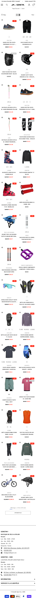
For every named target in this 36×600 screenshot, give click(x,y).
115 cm (9, 134)
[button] (17, 15)
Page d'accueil (15, 8)
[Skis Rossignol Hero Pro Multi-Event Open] (9, 254)
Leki (9, 105)
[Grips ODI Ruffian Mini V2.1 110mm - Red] (27, 189)
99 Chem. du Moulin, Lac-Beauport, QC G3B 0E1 (17, 572)
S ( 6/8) (21, 329)
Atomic (9, 203)
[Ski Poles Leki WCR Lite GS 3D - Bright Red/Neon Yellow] (9, 124)
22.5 (7, 167)
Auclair (9, 333)
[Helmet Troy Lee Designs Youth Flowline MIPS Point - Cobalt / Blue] (9, 222)
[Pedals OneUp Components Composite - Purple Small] (27, 254)
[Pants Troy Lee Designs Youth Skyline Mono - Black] (9, 449)
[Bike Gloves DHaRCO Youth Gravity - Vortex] (27, 352)
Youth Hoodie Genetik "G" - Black (27, 173)
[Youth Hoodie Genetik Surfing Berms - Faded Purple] (27, 319)
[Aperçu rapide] (2, 20)
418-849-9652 (8, 575)
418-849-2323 (8, 550)
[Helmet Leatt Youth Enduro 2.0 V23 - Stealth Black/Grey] (27, 59)
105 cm (9, 102)
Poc (27, 40)
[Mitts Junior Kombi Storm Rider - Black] (9, 417)
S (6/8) (3, 362)
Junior (22, 8)
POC (27, 430)
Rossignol (9, 268)
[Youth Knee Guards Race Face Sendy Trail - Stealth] (27, 124)
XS (27, 69)
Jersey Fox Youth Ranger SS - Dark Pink (27, 397)
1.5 (24, 102)
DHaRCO (27, 365)
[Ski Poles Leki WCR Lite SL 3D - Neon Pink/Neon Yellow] (9, 92)
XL (10, 427)
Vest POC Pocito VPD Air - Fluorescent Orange (27, 433)
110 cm (9, 264)
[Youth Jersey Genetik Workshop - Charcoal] (9, 352)
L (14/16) (27, 167)
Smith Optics (27, 495)
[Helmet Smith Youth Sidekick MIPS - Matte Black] (27, 482)
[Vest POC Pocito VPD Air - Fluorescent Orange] (27, 417)
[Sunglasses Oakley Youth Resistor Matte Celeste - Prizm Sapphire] (9, 287)
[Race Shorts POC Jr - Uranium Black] (27, 27)
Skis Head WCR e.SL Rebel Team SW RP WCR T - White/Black (26, 238)
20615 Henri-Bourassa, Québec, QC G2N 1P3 (16, 548)
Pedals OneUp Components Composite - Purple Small (27, 268)
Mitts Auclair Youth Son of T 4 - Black (9, 336)
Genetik (27, 170)
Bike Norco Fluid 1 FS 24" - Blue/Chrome (9, 495)
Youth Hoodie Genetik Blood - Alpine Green (26, 466)
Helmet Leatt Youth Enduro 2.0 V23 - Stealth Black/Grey (27, 76)
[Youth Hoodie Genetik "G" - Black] (27, 157)
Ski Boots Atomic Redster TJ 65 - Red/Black (9, 206)
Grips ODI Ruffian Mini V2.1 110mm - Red (27, 203)
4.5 (27, 102)
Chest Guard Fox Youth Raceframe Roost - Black (9, 72)
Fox (9, 70)
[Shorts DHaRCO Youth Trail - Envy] (9, 384)
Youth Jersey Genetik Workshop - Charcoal (9, 368)
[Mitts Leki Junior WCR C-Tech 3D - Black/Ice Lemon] (27, 287)
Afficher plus (18, 512)
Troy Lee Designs (9, 232)
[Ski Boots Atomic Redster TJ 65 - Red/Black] (9, 189)
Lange (9, 170)
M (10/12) (26, 329)
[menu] (2, 5)
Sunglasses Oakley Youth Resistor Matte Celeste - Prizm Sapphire (9, 301)
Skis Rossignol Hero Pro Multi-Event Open (9, 271)
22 (9, 459)
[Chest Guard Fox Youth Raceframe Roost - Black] (9, 59)
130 (24, 37)
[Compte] (29, 5)
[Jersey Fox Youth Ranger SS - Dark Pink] (27, 384)
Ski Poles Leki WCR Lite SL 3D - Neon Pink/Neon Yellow (9, 108)
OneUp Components (27, 265)
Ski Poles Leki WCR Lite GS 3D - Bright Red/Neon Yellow (9, 141)
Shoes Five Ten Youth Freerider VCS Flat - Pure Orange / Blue (27, 108)
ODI (27, 200)
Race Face (27, 135)
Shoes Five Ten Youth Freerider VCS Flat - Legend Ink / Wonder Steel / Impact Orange (9, 43)
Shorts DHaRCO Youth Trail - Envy (9, 401)
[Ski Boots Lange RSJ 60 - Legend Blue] (9, 157)
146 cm (27, 232)
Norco (9, 492)
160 (30, 37)
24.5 (11, 167)
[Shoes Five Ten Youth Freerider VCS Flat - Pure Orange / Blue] (27, 92)
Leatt (27, 73)
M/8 (9, 394)
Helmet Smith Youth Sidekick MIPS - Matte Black (27, 498)
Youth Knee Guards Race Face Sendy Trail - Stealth (27, 137)
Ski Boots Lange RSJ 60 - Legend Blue (9, 173)
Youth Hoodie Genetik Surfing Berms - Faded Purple (27, 336)
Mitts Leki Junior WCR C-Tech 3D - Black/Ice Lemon (27, 303)
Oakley (9, 297)
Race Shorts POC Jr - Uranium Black (27, 43)
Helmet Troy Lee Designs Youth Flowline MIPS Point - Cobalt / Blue (9, 235)
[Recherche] (7, 5)
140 (27, 37)
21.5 (7, 199)
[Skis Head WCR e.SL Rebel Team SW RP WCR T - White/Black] (27, 222)
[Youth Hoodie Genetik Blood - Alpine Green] (27, 449)
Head (26, 235)
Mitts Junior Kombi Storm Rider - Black (9, 433)
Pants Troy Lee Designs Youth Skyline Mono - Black (9, 466)
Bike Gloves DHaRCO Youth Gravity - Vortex (27, 368)
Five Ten (9, 40)
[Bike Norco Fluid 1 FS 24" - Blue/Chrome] (9, 482)
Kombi (9, 430)
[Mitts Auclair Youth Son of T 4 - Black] (9, 319)
